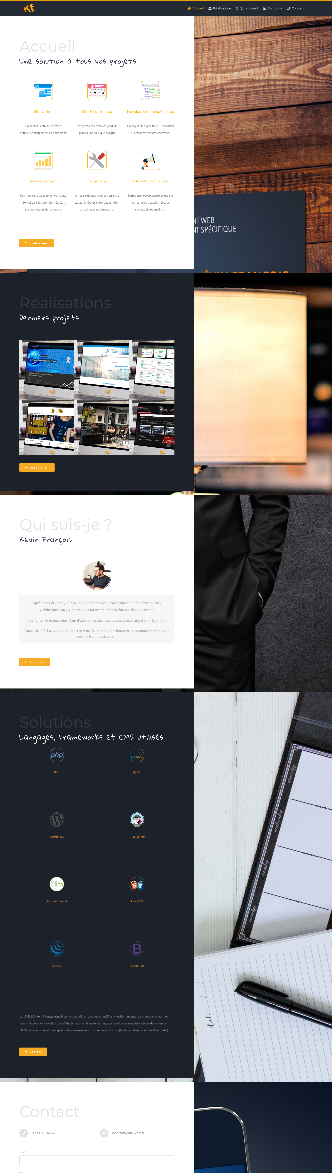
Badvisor (162, 371)
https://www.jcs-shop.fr (52, 432)
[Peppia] (56, 371)
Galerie (61, 371)
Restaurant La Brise (107, 432)
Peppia (52, 371)
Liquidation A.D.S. (107, 371)
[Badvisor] (166, 371)
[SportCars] (166, 432)
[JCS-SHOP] (56, 432)
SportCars (162, 432)
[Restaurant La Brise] (111, 432)
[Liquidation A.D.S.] (111, 371)
